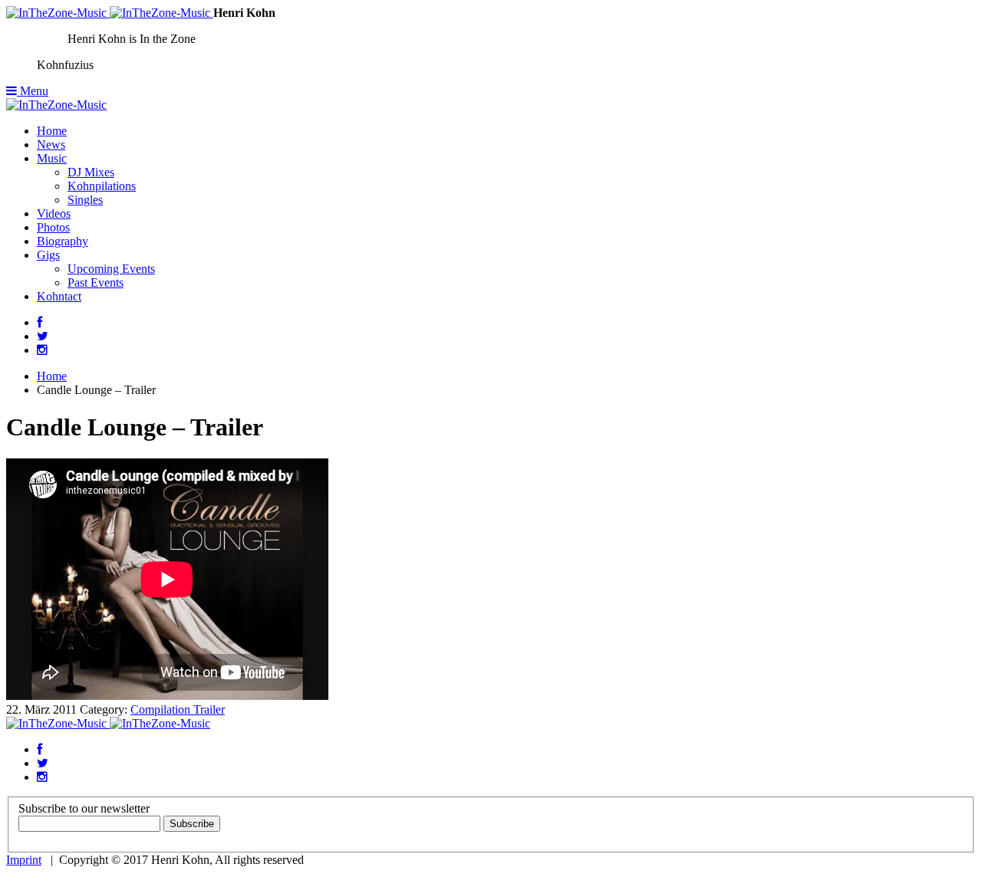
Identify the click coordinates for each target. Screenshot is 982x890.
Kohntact (59, 296)
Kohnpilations (102, 185)
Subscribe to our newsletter (84, 808)
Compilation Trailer (177, 709)
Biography (62, 241)
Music (52, 158)
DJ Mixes (91, 172)
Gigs (48, 254)
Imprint (23, 859)
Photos (53, 227)
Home (52, 130)
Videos (54, 213)
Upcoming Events (111, 268)
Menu (32, 90)
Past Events (96, 282)
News (51, 144)
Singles (85, 199)
